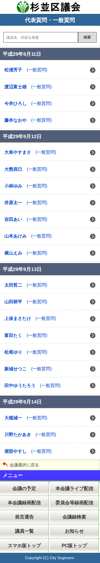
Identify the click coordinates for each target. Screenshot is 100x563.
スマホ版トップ (24, 545)
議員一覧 (24, 531)
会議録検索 (74, 517)
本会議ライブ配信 (74, 488)
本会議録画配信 (24, 502)
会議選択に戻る (24, 464)
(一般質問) (25, 69)
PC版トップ (74, 545)
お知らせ (74, 531)
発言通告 (24, 517)
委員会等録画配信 (74, 502)
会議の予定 (24, 488)
